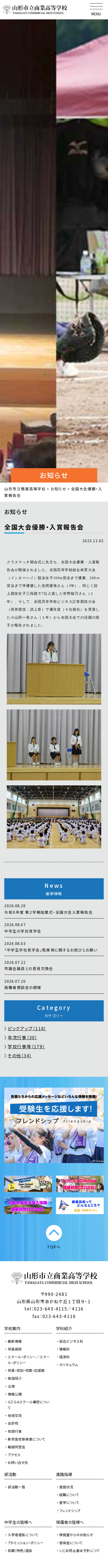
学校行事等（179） (26, 1046)
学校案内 (12, 1328)
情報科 (64, 1348)
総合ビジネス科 (71, 1341)
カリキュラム (68, 1364)
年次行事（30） (22, 1037)
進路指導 (64, 1474)
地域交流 (15, 1415)
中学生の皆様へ (18, 1522)
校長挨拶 (15, 1348)
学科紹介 (64, 1328)
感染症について (71, 1542)
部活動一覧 (16, 1486)
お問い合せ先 (18, 1462)
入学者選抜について (23, 1534)
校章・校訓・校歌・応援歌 (26, 1370)
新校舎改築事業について (26, 1439)
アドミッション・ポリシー (26, 1542)
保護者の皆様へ (70, 1522)
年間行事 (15, 1431)
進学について (69, 1502)
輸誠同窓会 (16, 1446)
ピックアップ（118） (27, 1028)
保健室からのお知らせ (76, 1534)
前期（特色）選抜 (20, 1550)
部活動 (10, 1474)
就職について (69, 1494)
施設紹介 (15, 1378)
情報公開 (15, 1394)
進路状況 (66, 1486)
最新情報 (15, 1341)
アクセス (14, 1454)
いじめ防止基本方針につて (79, 1550)
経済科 (64, 1356)
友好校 (13, 1423)
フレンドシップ (69, 1510)
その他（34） (20, 1055)
